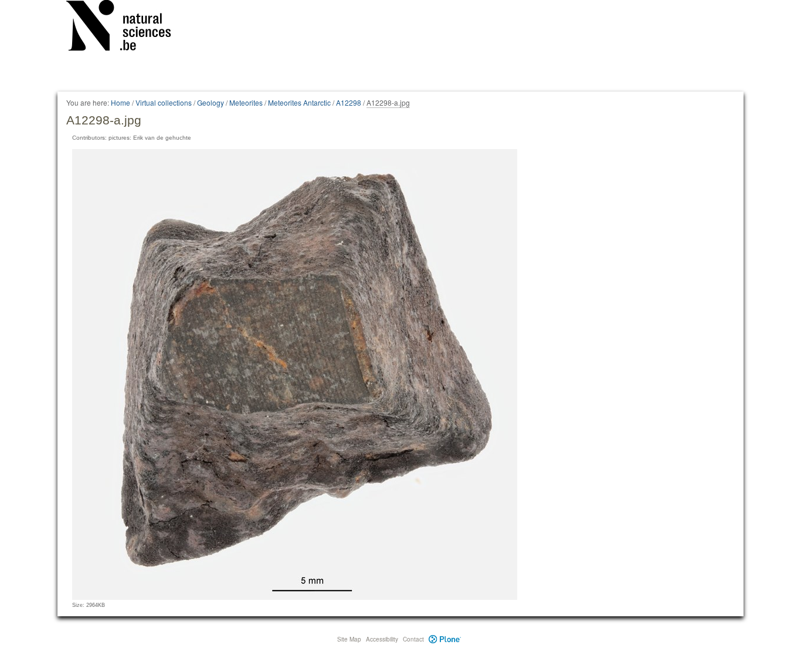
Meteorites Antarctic (299, 102)
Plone (445, 639)
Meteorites (246, 102)
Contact (413, 639)
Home (120, 102)
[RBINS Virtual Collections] (126, 27)
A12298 (348, 102)
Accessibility (382, 639)
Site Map (349, 639)
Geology (210, 102)
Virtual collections (163, 102)
